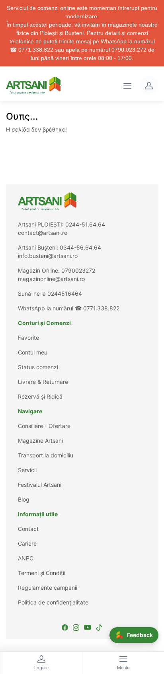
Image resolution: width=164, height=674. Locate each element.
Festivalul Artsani (39, 484)
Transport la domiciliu (45, 455)
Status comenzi (38, 367)
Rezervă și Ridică (40, 396)
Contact (28, 528)
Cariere (27, 543)
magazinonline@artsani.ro (51, 278)
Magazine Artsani (40, 440)
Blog (23, 499)
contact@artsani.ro (42, 232)
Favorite (28, 337)
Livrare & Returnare (43, 381)
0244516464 (64, 293)
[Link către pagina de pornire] (34, 85)
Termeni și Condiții (41, 572)
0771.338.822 (101, 308)
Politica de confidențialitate (53, 602)
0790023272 (78, 270)
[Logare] (149, 85)
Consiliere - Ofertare (44, 425)
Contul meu (32, 352)
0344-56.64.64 (80, 247)
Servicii (27, 470)
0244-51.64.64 (85, 224)
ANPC (25, 558)
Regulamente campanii (47, 587)
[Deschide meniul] (127, 85)
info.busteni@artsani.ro (48, 255)
